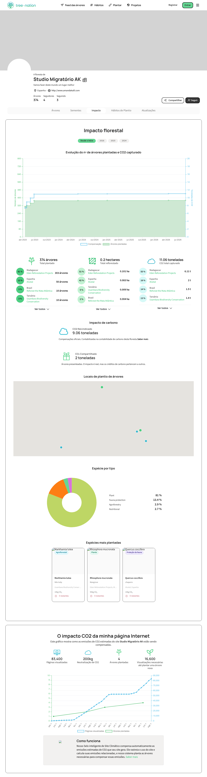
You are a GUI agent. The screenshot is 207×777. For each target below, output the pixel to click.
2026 (102, 140)
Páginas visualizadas (56, 662)
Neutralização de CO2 (88, 662)
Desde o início (87, 140)
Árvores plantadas (119, 662)
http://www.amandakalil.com (66, 90)
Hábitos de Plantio (121, 110)
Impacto (96, 110)
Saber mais (142, 339)
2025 (113, 140)
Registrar (173, 5)
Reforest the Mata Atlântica (39, 291)
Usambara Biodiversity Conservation (37, 300)
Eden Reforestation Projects (40, 273)
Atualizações (148, 110)
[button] (140, 430)
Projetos (136, 5)
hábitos (98, 5)
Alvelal (30, 282)
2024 (124, 140)
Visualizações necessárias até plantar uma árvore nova (150, 665)
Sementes (75, 110)
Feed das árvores (75, 5)
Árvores (56, 110)
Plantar (117, 5)
